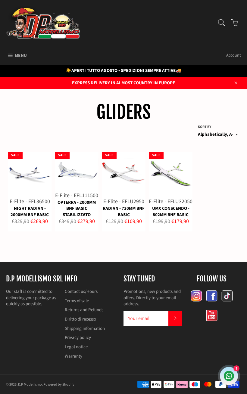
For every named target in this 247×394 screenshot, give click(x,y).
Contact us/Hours (81, 291)
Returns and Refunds (84, 310)
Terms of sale (77, 301)
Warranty (73, 356)
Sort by (204, 127)
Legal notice (76, 347)
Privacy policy (78, 337)
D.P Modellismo (30, 384)
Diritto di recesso (80, 319)
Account (233, 55)
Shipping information (85, 328)
